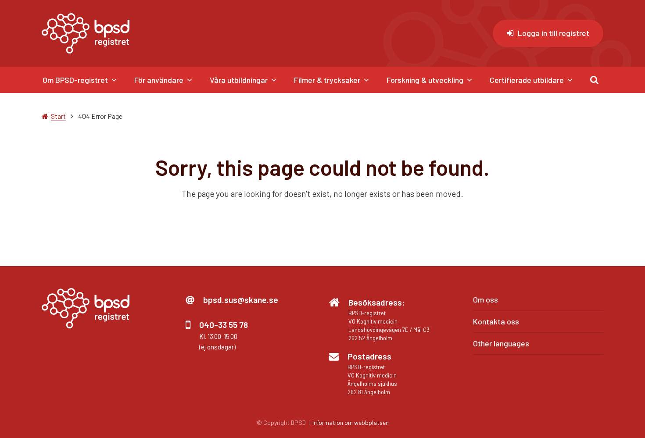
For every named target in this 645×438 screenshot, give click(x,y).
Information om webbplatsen (350, 422)
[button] (594, 80)
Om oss (485, 299)
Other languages (501, 343)
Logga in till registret (553, 33)
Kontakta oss (496, 321)
